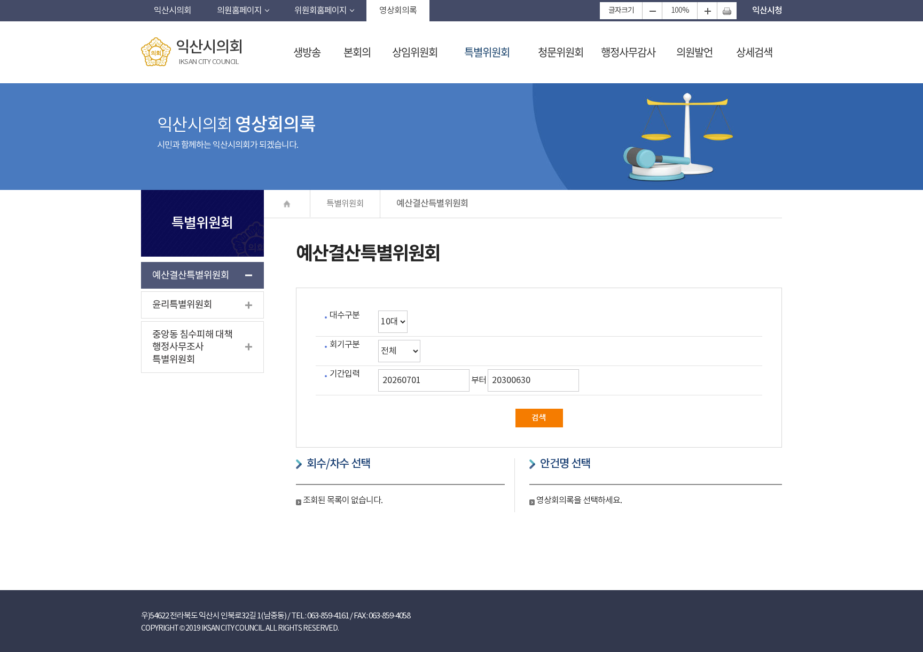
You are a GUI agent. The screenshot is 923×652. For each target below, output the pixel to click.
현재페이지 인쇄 (727, 10)
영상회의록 (398, 10)
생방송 (306, 52)
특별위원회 (487, 52)
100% (680, 10)
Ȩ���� (287, 203)
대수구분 (344, 315)
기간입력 (344, 374)
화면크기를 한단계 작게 (652, 10)
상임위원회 (414, 52)
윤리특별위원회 (182, 305)
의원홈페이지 (239, 10)
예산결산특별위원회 (190, 275)
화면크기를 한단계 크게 (707, 10)
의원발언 (694, 52)
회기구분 (344, 344)
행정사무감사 (628, 52)
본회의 (357, 52)
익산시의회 (172, 10)
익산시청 (767, 10)
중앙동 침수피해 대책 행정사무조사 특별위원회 (192, 347)
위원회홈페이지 (320, 10)
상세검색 (754, 52)
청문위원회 (560, 52)
